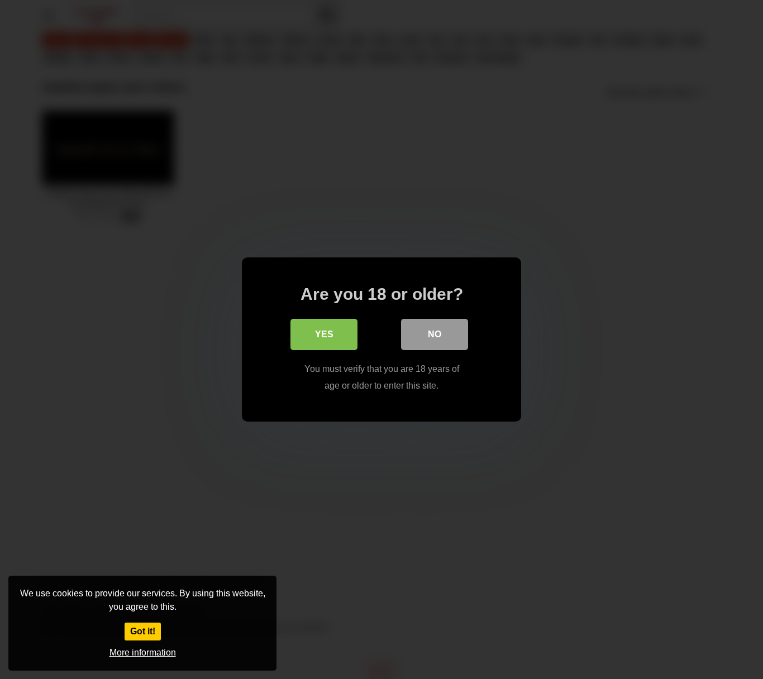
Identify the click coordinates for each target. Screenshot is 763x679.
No (434, 334)
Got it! (142, 631)
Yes (324, 334)
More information (142, 652)
